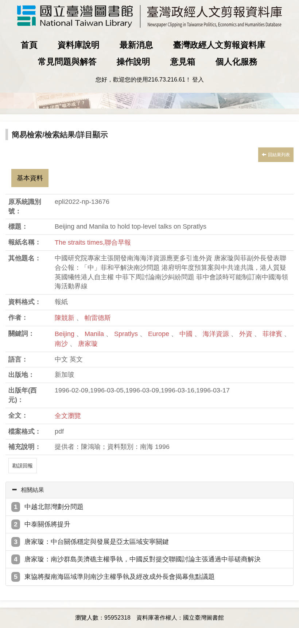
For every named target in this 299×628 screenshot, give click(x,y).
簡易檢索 (27, 134)
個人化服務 (236, 61)
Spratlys (127, 333)
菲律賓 (273, 333)
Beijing (65, 333)
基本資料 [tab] (30, 178)
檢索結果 (59, 134)
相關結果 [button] (32, 490)
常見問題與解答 (67, 61)
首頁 (29, 45)
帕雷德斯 (98, 317)
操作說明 (133, 61)
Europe (159, 333)
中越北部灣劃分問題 (54, 506)
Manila (95, 333)
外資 (246, 333)
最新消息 (136, 45)
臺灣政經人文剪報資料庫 (219, 45)
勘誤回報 (22, 466)
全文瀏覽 (68, 415)
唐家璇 (88, 343)
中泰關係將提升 (47, 524)
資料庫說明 (79, 45)
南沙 (62, 343)
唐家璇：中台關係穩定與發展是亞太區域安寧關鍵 (96, 541)
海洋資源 (217, 333)
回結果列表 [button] (279, 154)
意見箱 (182, 61)
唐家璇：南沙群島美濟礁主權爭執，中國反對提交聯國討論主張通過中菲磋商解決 (142, 559)
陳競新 (64, 317)
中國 (186, 333)
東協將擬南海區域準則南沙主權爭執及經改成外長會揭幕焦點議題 (119, 576)
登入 (198, 79)
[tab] (149, 490)
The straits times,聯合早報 (93, 242)
